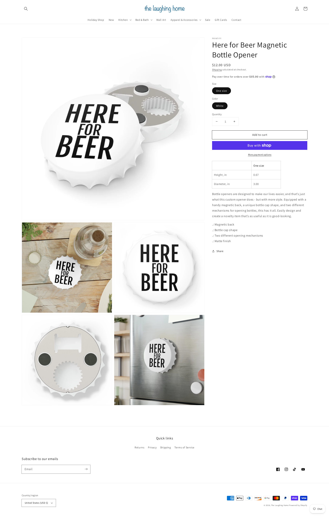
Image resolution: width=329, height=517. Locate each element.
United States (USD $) (36, 502)
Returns (139, 447)
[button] (26, 9)
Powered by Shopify (298, 505)
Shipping (217, 69)
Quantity (217, 114)
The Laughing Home (280, 505)
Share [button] (220, 251)
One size (221, 90)
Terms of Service (184, 447)
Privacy (152, 447)
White (220, 105)
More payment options (260, 154)
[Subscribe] (86, 469)
